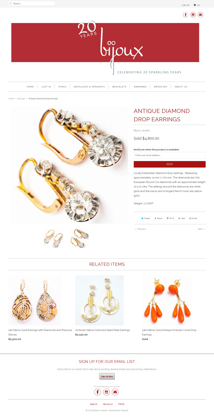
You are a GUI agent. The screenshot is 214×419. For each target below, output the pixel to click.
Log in (185, 5)
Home (30, 87)
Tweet (147, 218)
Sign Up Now (107, 376)
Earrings (140, 87)
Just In (46, 87)
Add (183, 218)
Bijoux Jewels (142, 130)
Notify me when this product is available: (156, 149)
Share (159, 218)
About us (181, 87)
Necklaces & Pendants (89, 87)
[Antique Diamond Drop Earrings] (69, 165)
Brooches (160, 87)
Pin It (172, 218)
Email (194, 218)
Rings (62, 87)
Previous (141, 229)
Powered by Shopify (118, 410)
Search (93, 404)
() (198, 5)
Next (200, 229)
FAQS (121, 404)
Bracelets (119, 87)
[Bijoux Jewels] (107, 45)
